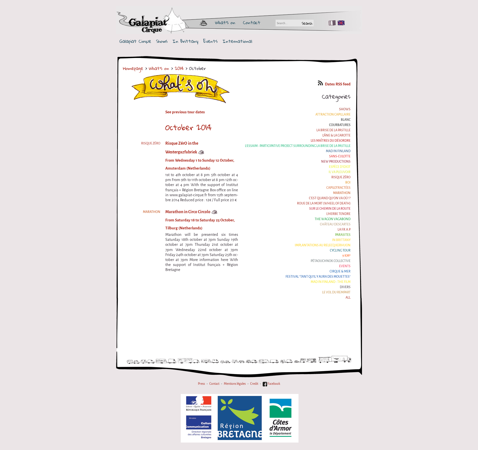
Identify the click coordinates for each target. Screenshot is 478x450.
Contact (251, 22)
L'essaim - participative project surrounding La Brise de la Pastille (298, 146)
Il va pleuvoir (340, 172)
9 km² (346, 256)
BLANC (346, 120)
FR (331, 23)
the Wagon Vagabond (333, 219)
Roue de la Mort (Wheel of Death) (324, 203)
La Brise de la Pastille (333, 130)
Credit (254, 384)
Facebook (273, 384)
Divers (345, 287)
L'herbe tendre (338, 214)
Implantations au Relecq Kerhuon (323, 245)
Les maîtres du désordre (331, 140)
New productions (336, 161)
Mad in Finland (338, 151)
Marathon (342, 193)
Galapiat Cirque (135, 41)
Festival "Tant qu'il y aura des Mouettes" (318, 276)
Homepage (133, 68)
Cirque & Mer (340, 271)
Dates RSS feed (338, 84)
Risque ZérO (341, 177)
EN (340, 23)
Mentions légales (235, 384)
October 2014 (188, 127)
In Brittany (185, 41)
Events (210, 41)
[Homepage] (167, 22)
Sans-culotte (340, 156)
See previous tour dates (185, 112)
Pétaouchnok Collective (331, 261)
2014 (179, 68)
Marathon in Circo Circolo (187, 211)
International (237, 41)
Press (201, 384)
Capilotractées (338, 188)
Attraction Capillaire (333, 114)
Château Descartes (335, 224)
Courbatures (340, 125)
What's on (225, 22)
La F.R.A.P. (344, 229)
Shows (162, 41)
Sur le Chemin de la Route (330, 208)
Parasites (343, 235)
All (348, 297)
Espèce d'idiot (340, 167)
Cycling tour (340, 250)
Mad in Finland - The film (331, 282)
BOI (348, 182)
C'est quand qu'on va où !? (330, 198)
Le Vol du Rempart (336, 292)
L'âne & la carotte (336, 135)
